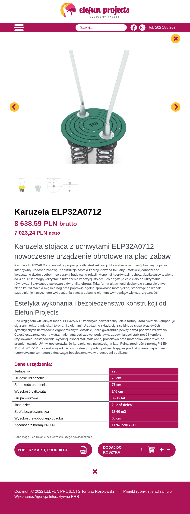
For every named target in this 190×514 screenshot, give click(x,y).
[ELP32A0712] (95, 95)
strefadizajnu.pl (160, 491)
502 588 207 (165, 27)
